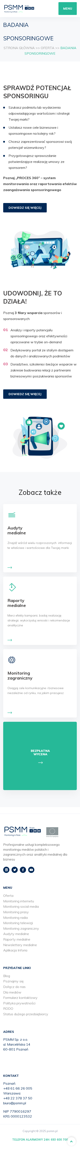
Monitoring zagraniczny (21, 928)
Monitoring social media (21, 906)
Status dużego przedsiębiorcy (25, 1014)
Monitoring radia (15, 917)
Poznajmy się (13, 981)
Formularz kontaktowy (20, 997)
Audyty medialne (16, 934)
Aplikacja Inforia (15, 950)
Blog (6, 976)
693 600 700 (59, 1139)
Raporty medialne (16, 939)
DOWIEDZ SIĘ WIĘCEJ (25, 208)
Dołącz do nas (14, 987)
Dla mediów (12, 992)
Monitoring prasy (16, 912)
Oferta (8, 895)
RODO (8, 1008)
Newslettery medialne (20, 945)
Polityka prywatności (19, 1003)
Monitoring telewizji (18, 923)
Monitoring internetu (18, 901)
